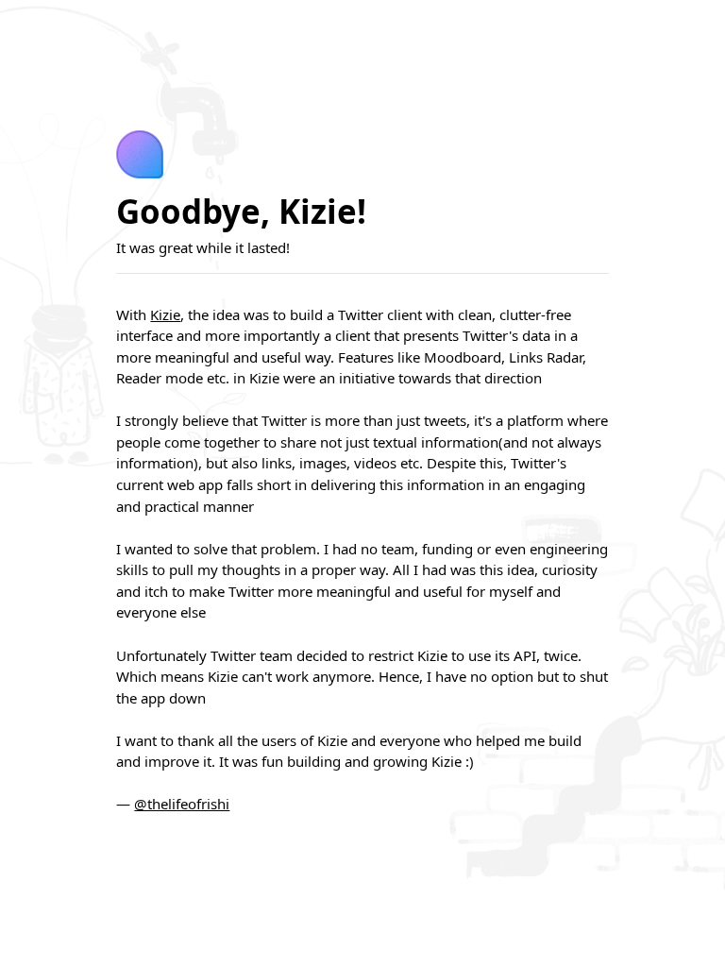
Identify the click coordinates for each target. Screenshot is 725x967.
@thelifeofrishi (181, 803)
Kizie (165, 314)
